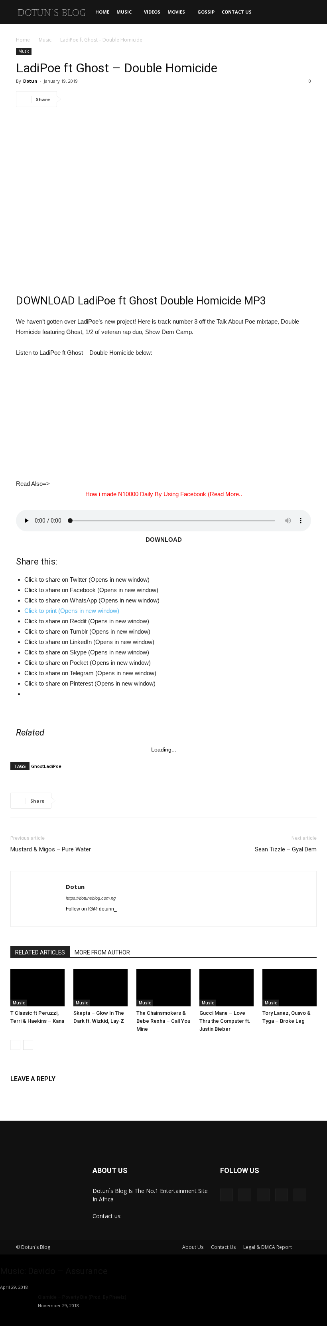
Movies (176, 12)
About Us (192, 1247)
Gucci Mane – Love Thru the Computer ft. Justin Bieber (224, 1021)
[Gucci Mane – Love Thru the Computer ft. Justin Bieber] (226, 987)
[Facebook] (226, 1195)
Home (102, 12)
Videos (152, 12)
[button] (301, 12)
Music (124, 12)
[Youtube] (300, 1195)
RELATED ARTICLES (40, 952)
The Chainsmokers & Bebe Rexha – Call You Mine (163, 1021)
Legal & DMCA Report (267, 1247)
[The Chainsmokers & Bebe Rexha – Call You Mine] (163, 987)
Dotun (30, 81)
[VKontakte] (281, 1195)
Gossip (206, 12)
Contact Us (237, 12)
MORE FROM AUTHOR (102, 952)
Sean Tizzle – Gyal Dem (286, 849)
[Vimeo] (263, 1195)
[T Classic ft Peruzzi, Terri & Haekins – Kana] (37, 987)
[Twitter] (244, 1195)
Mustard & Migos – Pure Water (50, 849)
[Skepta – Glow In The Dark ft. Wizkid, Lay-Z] (100, 987)
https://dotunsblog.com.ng (91, 898)
